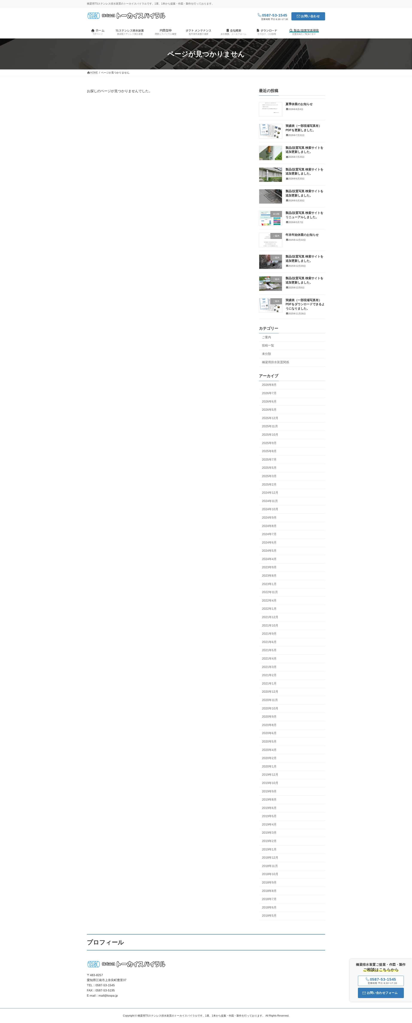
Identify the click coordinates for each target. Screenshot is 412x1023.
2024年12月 (270, 493)
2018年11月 (270, 866)
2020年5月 (269, 741)
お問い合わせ (310, 16)
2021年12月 (270, 617)
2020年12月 (270, 692)
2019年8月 (269, 799)
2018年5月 (269, 915)
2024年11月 (270, 501)
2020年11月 (270, 700)
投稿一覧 (268, 345)
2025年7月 (269, 459)
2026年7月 (269, 393)
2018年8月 (269, 891)
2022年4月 (269, 600)
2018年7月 (269, 899)
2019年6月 (269, 808)
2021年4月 (269, 658)
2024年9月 (269, 517)
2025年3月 (269, 476)
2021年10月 (270, 625)
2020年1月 (269, 766)
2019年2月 (269, 841)
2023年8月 (269, 575)
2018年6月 (269, 907)
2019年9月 (269, 791)
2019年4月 (269, 824)
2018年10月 (270, 874)
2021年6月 (269, 642)
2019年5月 (269, 816)
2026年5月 (269, 410)
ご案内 (266, 337)
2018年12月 (270, 857)
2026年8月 (269, 385)
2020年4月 (269, 750)
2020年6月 (269, 733)
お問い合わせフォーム (382, 992)
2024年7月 (269, 534)
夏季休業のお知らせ (299, 104)
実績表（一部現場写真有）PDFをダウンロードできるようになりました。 (305, 304)
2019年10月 (270, 783)
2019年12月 (270, 774)
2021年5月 (269, 650)
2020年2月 (269, 758)
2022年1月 (269, 609)
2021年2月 (269, 675)
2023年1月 (269, 584)
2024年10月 (270, 509)
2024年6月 (269, 542)
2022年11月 (270, 592)
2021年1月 (269, 683)
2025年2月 (269, 484)
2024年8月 (269, 526)
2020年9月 (269, 716)
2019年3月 (269, 833)
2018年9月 (269, 882)
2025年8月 (269, 451)
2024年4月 (269, 559)
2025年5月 (269, 468)
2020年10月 (270, 708)
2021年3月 (269, 667)
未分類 (266, 353)
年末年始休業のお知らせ (302, 234)
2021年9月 (269, 634)
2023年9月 (269, 567)
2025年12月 (270, 418)
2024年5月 (269, 551)
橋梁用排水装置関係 (275, 362)
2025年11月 (270, 426)
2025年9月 (269, 443)
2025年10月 (270, 434)
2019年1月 (269, 849)
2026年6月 (269, 401)
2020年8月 (269, 725)
